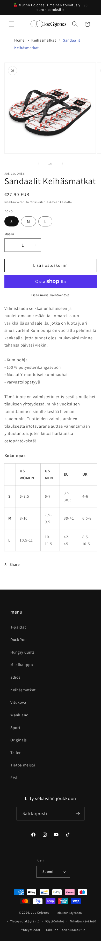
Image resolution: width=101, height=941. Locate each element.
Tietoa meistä (22, 764)
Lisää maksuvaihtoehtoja (50, 295)
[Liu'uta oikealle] (62, 163)
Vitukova (18, 702)
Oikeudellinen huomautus (65, 930)
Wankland (19, 714)
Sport (15, 727)
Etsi (13, 777)
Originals (18, 739)
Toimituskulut (35, 202)
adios (15, 677)
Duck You (18, 639)
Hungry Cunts (22, 652)
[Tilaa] (77, 813)
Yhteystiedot (30, 930)
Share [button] (15, 564)
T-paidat (18, 627)
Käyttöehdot (54, 921)
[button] (11, 24)
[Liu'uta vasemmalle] (38, 163)
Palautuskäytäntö (69, 913)
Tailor (15, 752)
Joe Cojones (40, 913)
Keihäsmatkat (43, 40)
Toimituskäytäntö (83, 921)
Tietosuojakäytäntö (25, 921)
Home (19, 40)
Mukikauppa (21, 664)
